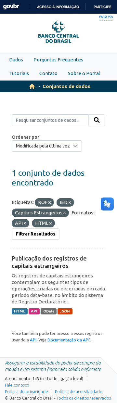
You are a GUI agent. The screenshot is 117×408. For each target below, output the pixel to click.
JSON (65, 311)
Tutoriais (19, 73)
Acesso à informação (58, 7)
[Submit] (96, 120)
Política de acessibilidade (78, 391)
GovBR (11, 7)
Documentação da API (68, 340)
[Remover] (49, 203)
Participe (102, 7)
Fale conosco (17, 385)
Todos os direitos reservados (84, 398)
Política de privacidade (26, 391)
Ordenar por (25, 137)
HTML (19, 311)
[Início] (32, 86)
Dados (16, 59)
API (34, 311)
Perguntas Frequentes (58, 59)
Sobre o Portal (84, 73)
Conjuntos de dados (66, 86)
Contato (48, 73)
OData (48, 311)
